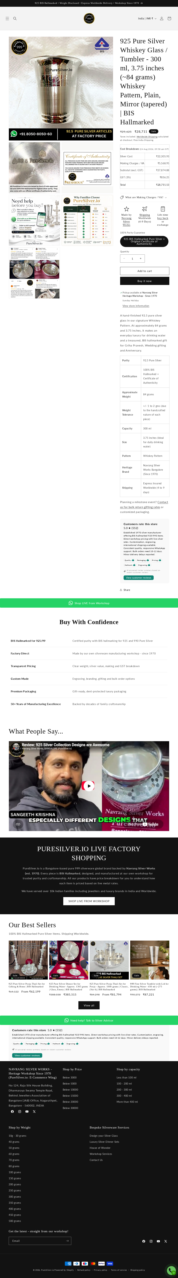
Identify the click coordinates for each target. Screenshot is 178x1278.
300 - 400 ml (124, 1095)
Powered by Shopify (64, 1270)
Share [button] (127, 589)
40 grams (14, 1141)
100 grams (15, 1172)
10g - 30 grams (17, 1135)
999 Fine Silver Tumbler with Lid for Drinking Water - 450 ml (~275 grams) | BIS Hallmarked (149, 986)
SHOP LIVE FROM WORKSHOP (89, 901)
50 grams (14, 1147)
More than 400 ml (127, 1101)
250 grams (15, 1190)
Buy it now (144, 281)
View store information (136, 305)
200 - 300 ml (124, 1089)
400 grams (15, 1208)
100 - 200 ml (124, 1083)
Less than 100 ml (126, 1077)
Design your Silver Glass (104, 1135)
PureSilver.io (47, 1270)
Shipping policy (137, 1270)
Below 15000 (70, 1095)
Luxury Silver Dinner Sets (104, 1141)
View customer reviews (138, 577)
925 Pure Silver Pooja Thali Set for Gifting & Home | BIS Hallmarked (27, 985)
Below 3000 (70, 1077)
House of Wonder (100, 1147)
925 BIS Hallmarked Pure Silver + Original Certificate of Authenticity (144, 241)
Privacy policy (100, 1270)
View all (89, 1005)
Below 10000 (70, 1089)
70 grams (14, 1159)
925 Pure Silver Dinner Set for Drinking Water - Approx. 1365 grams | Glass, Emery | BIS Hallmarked (68, 986)
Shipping (144, 214)
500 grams (15, 1220)
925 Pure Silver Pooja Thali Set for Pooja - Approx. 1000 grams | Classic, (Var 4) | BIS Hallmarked (109, 986)
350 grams (15, 1202)
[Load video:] (89, 786)
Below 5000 (70, 1083)
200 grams (15, 1184)
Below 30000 (70, 1108)
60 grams (14, 1153)
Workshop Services (101, 1153)
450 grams (15, 1214)
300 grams (15, 1196)
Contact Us (96, 1159)
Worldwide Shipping (147, 136)
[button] (7, 18)
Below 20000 (70, 1101)
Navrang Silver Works (127, 221)
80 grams (14, 1166)
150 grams (15, 1178)
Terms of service (119, 1270)
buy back (162, 218)
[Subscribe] (67, 1241)
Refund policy (84, 1270)
